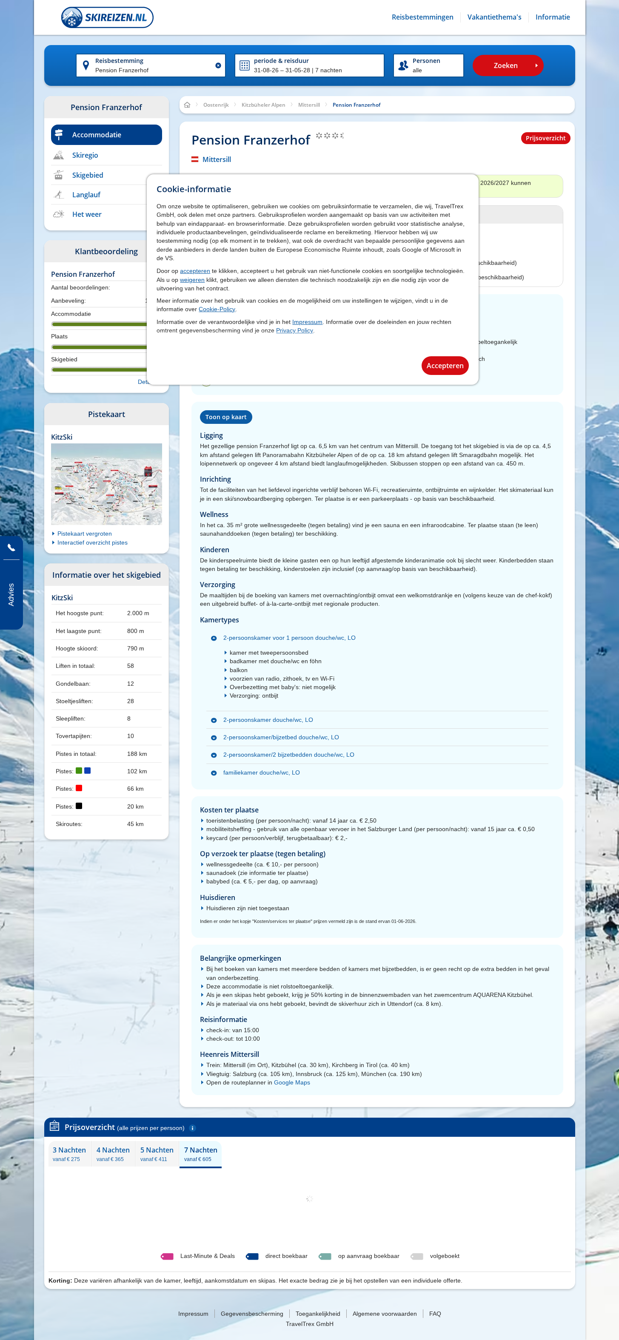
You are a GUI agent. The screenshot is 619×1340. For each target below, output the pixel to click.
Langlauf (86, 194)
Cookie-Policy (217, 309)
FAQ (435, 1313)
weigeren (192, 279)
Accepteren (445, 365)
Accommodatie (96, 134)
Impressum (307, 321)
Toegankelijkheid (318, 1313)
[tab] (69, 1154)
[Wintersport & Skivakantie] (107, 17)
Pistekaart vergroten (84, 533)
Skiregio (85, 155)
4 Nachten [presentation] (113, 1153)
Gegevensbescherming (252, 1313)
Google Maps (292, 1082)
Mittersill (217, 159)
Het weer (87, 214)
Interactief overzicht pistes (92, 542)
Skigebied (87, 175)
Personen (426, 61)
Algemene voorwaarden (385, 1313)
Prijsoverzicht (546, 138)
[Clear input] (218, 65)
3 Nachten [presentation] (69, 1153)
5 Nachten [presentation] (157, 1153)
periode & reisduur (281, 61)
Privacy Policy (294, 330)
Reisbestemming (119, 61)
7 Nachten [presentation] (200, 1153)
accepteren (195, 270)
